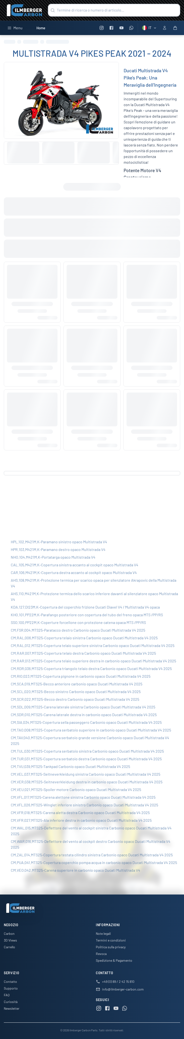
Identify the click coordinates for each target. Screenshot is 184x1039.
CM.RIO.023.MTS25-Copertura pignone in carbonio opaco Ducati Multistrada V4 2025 (80, 676)
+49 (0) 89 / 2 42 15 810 (118, 981)
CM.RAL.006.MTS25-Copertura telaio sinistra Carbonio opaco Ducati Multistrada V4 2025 (84, 637)
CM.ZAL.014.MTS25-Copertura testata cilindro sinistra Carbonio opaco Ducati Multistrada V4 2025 (92, 854)
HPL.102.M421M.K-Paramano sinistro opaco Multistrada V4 (59, 541)
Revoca (101, 954)
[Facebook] (111, 28)
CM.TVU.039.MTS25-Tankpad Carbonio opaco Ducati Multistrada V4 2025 (70, 766)
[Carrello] (175, 28)
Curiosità (10, 1002)
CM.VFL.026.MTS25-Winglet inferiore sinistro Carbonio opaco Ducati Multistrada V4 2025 (84, 805)
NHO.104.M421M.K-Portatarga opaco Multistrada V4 (53, 557)
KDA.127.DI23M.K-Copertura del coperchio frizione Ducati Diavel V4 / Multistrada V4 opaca (85, 607)
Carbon (9, 933)
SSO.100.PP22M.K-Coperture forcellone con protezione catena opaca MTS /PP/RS (78, 622)
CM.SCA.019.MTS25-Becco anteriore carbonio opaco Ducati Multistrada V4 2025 (76, 684)
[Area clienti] (165, 28)
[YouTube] (121, 28)
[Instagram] (101, 28)
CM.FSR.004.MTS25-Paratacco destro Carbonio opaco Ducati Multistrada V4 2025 (78, 630)
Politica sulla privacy (111, 947)
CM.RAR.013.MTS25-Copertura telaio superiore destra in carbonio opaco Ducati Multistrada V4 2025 (93, 660)
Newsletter (11, 1008)
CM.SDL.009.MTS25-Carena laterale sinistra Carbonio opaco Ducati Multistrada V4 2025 (83, 707)
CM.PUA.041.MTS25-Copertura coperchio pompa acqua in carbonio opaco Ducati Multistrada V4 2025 (94, 862)
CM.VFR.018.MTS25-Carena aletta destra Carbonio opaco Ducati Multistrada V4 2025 (80, 812)
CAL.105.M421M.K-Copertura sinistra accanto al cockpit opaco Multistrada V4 (74, 564)
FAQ (7, 995)
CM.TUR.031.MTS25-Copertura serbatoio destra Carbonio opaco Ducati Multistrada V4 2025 (86, 758)
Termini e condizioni (111, 940)
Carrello (9, 947)
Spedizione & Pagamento (114, 960)
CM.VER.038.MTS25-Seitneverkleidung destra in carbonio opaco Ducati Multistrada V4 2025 (86, 781)
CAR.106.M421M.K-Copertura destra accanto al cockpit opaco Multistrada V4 (74, 572)
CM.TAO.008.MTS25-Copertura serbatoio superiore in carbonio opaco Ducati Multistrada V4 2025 (91, 730)
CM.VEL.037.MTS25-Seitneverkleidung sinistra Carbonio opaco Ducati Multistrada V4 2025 (85, 774)
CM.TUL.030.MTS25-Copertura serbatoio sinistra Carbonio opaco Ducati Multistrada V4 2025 (87, 751)
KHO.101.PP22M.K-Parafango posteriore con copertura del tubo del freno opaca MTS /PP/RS (87, 614)
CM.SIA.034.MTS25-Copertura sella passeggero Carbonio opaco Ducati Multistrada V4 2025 (86, 722)
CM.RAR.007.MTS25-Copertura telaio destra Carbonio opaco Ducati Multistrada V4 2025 (83, 653)
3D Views (10, 940)
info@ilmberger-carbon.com (123, 989)
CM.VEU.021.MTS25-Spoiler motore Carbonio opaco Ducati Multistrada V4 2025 (76, 789)
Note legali (103, 933)
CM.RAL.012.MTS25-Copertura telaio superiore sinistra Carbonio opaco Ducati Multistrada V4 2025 (92, 645)
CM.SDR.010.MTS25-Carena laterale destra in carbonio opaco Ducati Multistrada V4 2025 (84, 714)
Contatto (10, 981)
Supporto (11, 988)
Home (40, 28)
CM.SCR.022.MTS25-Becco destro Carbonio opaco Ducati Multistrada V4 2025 (75, 699)
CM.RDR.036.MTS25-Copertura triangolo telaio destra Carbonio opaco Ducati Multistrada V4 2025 (91, 668)
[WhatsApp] (131, 28)
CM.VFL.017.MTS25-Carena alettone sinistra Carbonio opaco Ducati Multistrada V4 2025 (83, 797)
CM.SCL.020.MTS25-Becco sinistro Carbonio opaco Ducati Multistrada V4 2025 (76, 691)
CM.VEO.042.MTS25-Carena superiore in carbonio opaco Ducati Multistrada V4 (75, 870)
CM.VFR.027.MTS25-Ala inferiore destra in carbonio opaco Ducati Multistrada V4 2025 (81, 820)
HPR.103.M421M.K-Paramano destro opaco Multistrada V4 (58, 549)
